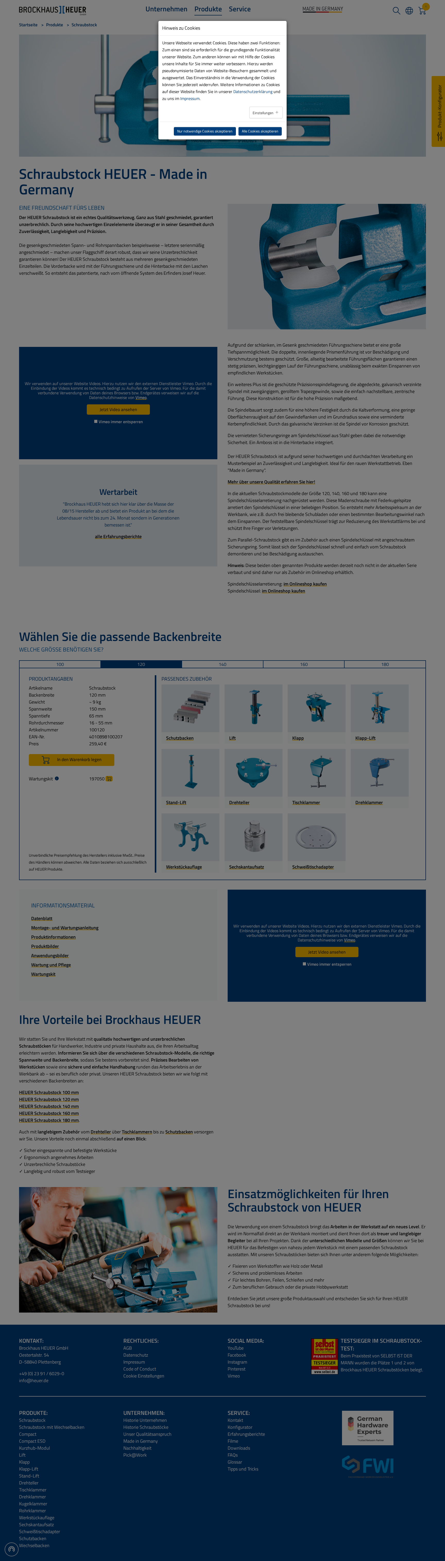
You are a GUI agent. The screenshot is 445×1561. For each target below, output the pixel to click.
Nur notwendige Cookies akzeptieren (205, 131)
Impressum (190, 98)
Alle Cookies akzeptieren (260, 131)
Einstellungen (263, 112)
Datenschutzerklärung (252, 91)
